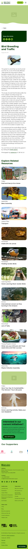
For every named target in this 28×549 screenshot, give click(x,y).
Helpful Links (4, 517)
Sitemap (3, 540)
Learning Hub (4, 488)
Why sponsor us (18, 490)
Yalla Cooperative (11, 535)
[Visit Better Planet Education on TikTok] (9, 482)
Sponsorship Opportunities (18, 493)
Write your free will (5, 513)
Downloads (4, 500)
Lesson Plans (4, 492)
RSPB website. (14, 149)
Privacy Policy (4, 545)
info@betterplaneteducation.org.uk (9, 478)
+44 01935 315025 (5, 477)
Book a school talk (19, 500)
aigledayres (13, 152)
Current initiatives (5, 515)
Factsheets (4, 490)
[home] (6, 3)
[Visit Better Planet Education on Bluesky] (14, 482)
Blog (2, 509)
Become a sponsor (19, 488)
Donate (20, 2)
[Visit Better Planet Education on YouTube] (16, 482)
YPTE (2, 506)
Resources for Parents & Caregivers (7, 498)
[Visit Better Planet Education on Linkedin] (7, 482)
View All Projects (9, 436)
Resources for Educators (7, 495)
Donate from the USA (20, 498)
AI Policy (3, 542)
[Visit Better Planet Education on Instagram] (4, 482)
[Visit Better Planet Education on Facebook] (2, 482)
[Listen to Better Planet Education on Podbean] (11, 482)
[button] (25, 2)
